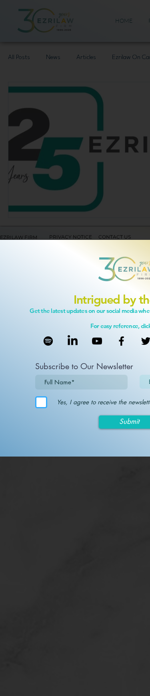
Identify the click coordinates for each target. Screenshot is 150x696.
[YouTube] (97, 341)
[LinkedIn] (72, 341)
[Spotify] (48, 341)
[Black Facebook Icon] (121, 341)
